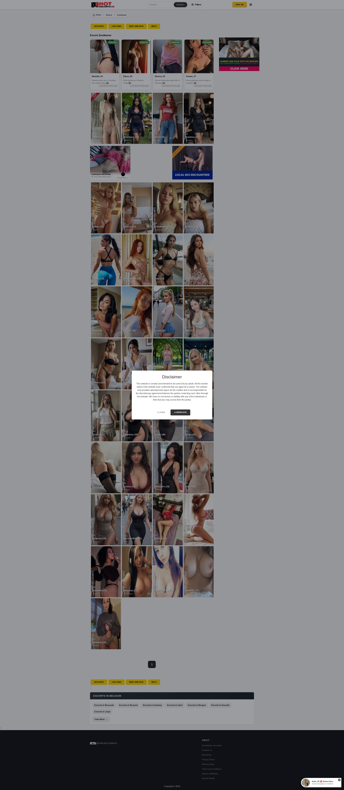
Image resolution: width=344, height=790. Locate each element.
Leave (162, 412)
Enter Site (181, 412)
